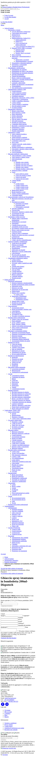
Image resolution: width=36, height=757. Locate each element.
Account (3, 554)
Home (6, 557)
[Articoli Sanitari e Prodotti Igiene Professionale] (15, 7)
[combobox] (9, 9)
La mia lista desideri (10, 17)
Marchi (6, 717)
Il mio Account (8, 15)
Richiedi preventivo (6, 636)
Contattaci (7, 713)
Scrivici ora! (12, 748)
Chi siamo (7, 710)
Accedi (6, 18)
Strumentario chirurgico (11, 560)
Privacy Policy (8, 724)
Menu (2, 25)
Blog (5, 715)
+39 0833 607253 (13, 701)
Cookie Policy (8, 726)
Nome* (3, 615)
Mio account (8, 712)
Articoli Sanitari (9, 559)
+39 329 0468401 (9, 700)
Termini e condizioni (10, 723)
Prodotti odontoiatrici (10, 562)
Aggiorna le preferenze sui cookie (14, 728)
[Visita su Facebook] (3, 704)
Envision (5, 754)
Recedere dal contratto (10, 729)
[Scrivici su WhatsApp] (4, 748)
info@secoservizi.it (10, 698)
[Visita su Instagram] (7, 704)
